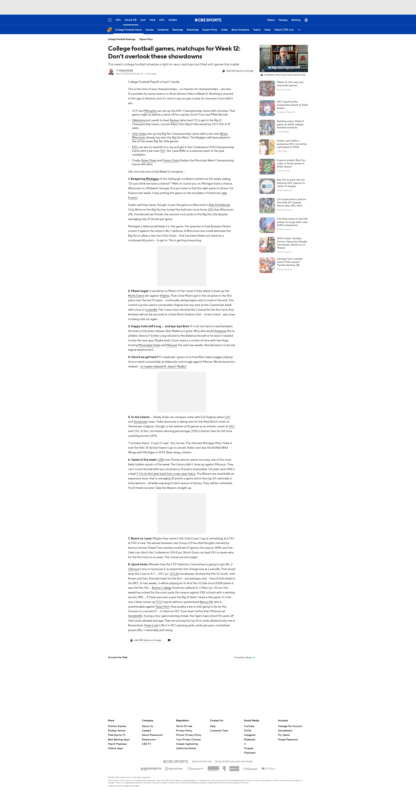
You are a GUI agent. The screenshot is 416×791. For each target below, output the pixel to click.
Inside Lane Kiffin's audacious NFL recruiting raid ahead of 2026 (292, 144)
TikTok (247, 730)
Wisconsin (138, 137)
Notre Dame (136, 296)
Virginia (164, 296)
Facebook (249, 739)
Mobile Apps (115, 748)
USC (231, 426)
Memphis (150, 111)
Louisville (151, 310)
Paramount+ (149, 739)
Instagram (250, 735)
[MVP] (234, 767)
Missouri (171, 345)
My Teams (284, 735)
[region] (284, 58)
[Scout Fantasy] (250, 768)
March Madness (117, 744)
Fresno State (170, 160)
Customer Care (219, 730)
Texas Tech (162, 607)
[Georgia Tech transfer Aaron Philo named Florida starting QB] (267, 265)
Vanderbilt (135, 616)
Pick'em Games (117, 726)
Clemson (134, 569)
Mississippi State (149, 345)
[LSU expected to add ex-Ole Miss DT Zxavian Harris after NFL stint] (267, 205)
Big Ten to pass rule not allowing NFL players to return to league (291, 183)
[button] (299, 29)
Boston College (162, 588)
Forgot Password (288, 739)
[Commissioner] (217, 767)
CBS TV (146, 744)
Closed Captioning (187, 741)
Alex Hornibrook (219, 205)
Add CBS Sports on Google (239, 70)
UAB (160, 460)
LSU (227, 417)
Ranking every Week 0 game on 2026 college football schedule (290, 124)
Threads (248, 748)
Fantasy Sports (116, 730)
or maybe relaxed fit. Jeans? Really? (163, 366)
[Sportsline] (174, 768)
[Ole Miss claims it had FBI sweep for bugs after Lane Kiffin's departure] (267, 225)
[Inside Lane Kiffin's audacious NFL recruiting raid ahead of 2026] (267, 147)
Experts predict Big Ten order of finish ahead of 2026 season (291, 163)
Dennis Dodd (126, 70)
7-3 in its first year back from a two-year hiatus (165, 474)
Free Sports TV (117, 735)
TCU (159, 602)
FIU (162, 151)
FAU (135, 147)
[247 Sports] (151, 768)
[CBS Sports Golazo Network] (234, 761)
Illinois (224, 134)
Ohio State (139, 134)
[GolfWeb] (269, 768)
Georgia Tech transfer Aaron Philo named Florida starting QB (290, 262)
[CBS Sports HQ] (201, 761)
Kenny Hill (206, 602)
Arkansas (220, 331)
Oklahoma (138, 120)
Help (213, 726)
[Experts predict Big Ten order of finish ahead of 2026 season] (267, 166)
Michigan (152, 179)
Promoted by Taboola (243, 657)
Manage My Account (290, 726)
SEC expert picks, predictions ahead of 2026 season (292, 105)
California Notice (186, 745)
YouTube (249, 726)
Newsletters (285, 730)
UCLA (174, 574)
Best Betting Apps (119, 739)
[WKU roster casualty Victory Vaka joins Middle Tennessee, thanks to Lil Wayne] (267, 245)
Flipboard (249, 752)
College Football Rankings (122, 39)
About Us (147, 726)
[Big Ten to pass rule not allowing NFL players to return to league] (267, 186)
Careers (146, 730)
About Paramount (152, 735)
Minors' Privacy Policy (188, 735)
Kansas (174, 120)
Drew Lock (151, 625)
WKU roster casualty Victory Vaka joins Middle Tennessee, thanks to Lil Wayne (292, 243)
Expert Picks (146, 39)
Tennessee (140, 422)
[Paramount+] (195, 768)
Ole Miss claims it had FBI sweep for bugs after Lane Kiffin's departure (292, 222)
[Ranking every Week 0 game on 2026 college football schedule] (267, 127)
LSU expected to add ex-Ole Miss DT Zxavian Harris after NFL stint (292, 202)
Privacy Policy (184, 730)
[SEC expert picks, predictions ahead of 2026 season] (267, 108)
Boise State (148, 160)
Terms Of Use (184, 726)
